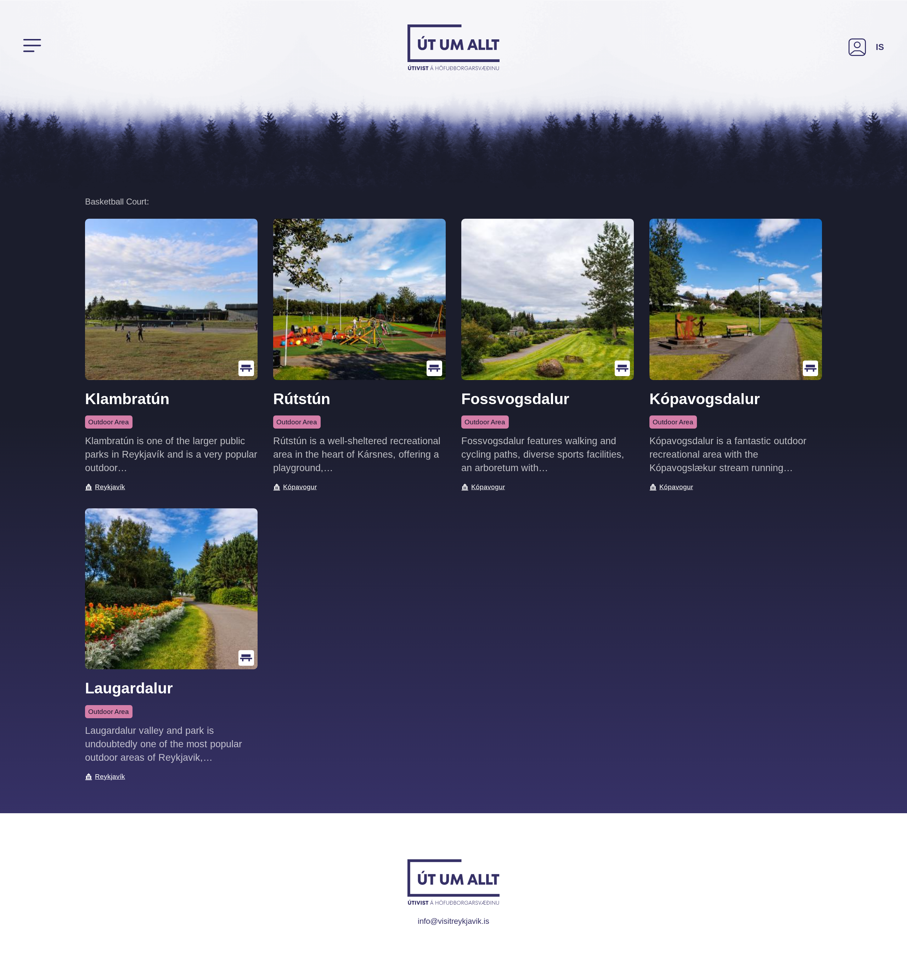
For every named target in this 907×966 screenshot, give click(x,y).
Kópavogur (300, 487)
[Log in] (857, 47)
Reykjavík (110, 487)
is (880, 47)
